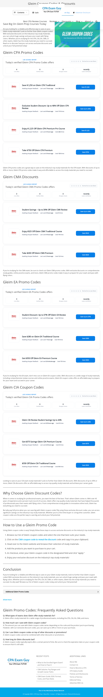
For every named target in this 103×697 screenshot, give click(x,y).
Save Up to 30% (85, 211)
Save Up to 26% (85, 422)
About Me (73, 662)
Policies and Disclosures (79, 674)
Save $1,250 (85, 87)
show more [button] (7, 600)
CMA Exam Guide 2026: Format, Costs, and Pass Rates (49, 677)
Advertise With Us (76, 683)
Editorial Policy (75, 680)
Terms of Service (76, 677)
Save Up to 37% (85, 317)
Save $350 (85, 360)
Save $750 (85, 152)
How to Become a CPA (78, 668)
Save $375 (85, 443)
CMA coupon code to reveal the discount (37, 539)
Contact (52, 694)
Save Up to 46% (85, 109)
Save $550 (85, 465)
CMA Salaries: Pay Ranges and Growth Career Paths (49, 670)
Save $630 (85, 255)
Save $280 (85, 338)
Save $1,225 (85, 130)
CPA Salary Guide (76, 671)
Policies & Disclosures (74, 694)
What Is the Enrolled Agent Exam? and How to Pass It (50, 663)
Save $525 (85, 233)
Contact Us (74, 665)
